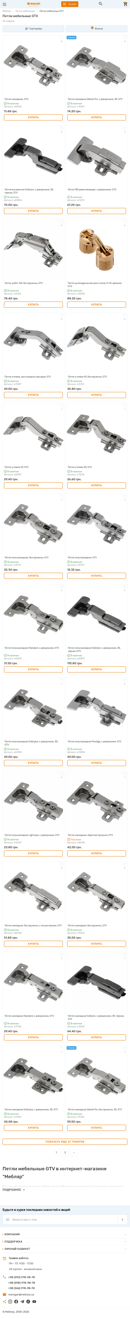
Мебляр (7, 11)
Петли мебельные (25, 11)
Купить (33, 117)
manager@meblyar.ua (21, 1294)
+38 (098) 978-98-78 (21, 1282)
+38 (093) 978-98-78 (21, 1277)
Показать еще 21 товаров (65, 1141)
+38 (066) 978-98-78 (21, 1288)
